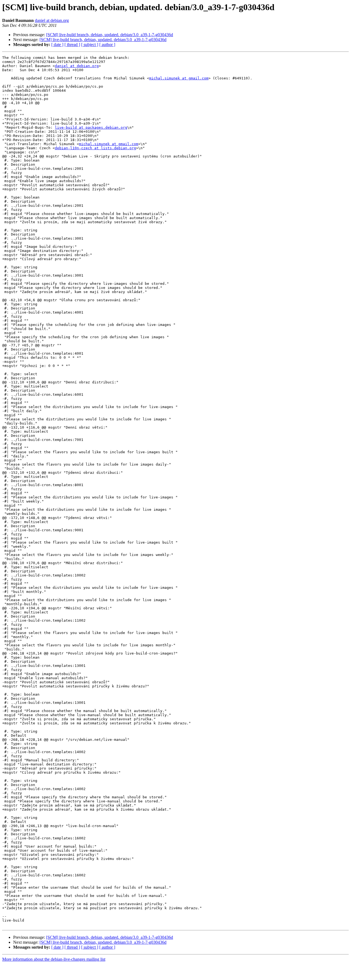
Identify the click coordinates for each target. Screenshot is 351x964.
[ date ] (57, 44)
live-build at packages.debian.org (91, 127)
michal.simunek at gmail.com (178, 78)
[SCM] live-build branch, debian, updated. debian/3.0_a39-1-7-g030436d (109, 34)
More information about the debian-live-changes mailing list (53, 959)
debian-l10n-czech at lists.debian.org (95, 148)
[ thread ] (72, 44)
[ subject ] (89, 44)
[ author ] (107, 44)
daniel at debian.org (52, 20)
